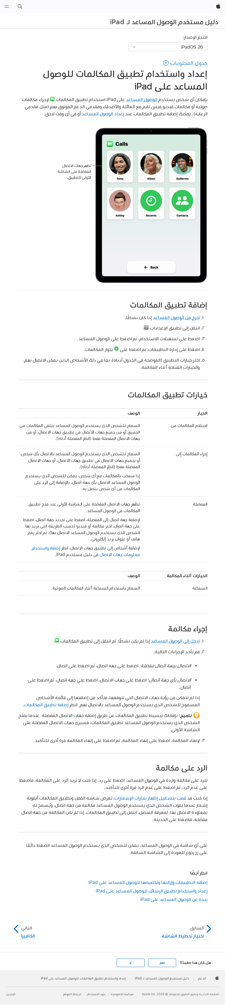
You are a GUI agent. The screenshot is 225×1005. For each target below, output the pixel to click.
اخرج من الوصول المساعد (176, 317)
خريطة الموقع (72, 994)
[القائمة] (6, 6)
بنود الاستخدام (96, 994)
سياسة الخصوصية (122, 994)
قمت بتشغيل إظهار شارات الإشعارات (150, 797)
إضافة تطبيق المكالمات (46, 704)
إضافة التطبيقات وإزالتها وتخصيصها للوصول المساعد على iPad (147, 882)
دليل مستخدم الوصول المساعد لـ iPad (164, 21)
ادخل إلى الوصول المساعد (175, 640)
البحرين (10, 994)
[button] (19, 6)
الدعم (202, 978)
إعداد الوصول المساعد (103, 113)
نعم (162, 962)
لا (130, 962)
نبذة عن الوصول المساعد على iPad (173, 899)
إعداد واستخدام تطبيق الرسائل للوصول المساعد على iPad (151, 890)
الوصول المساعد (141, 99)
